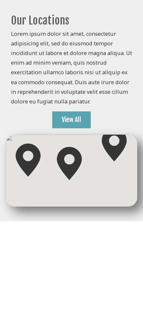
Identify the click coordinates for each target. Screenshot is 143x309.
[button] (114, 145)
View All (71, 119)
